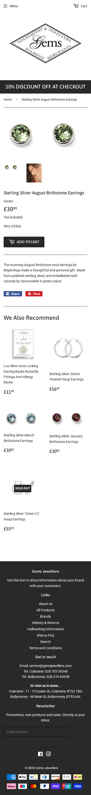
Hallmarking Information (45, 629)
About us (45, 604)
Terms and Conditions (45, 648)
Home (8, 99)
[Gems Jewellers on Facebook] (40, 755)
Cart (83, 6)
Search (45, 642)
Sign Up (78, 732)
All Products (45, 610)
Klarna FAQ (45, 635)
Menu (14, 6)
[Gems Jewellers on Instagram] (48, 755)
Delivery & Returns (45, 623)
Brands (45, 616)
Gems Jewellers (47, 768)
